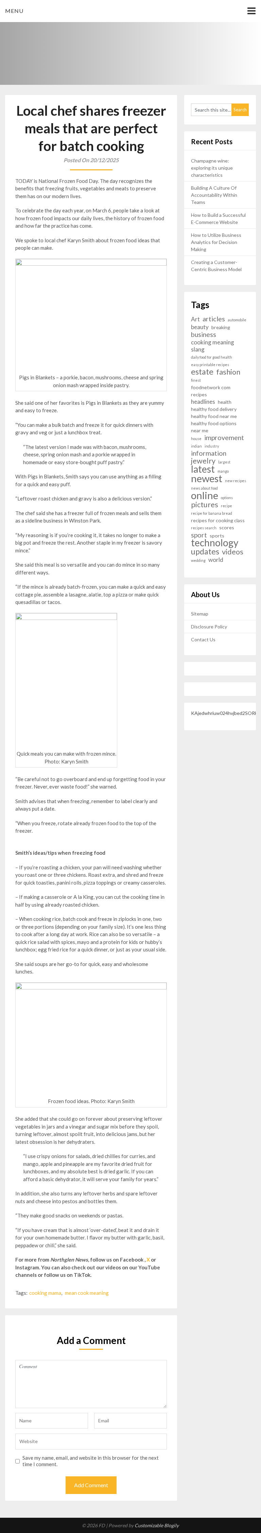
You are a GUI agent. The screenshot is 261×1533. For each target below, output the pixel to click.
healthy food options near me (214, 426)
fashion (228, 372)
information (208, 453)
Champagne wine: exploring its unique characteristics (212, 168)
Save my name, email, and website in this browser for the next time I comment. (90, 1461)
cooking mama (45, 1293)
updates (205, 551)
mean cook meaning (87, 1293)
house (196, 438)
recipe (226, 506)
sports (217, 535)
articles (214, 318)
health (224, 402)
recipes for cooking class (218, 520)
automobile (237, 320)
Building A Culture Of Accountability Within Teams (214, 195)
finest (196, 380)
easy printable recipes (210, 364)
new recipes (235, 480)
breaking (220, 327)
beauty (200, 326)
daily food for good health (211, 357)
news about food (204, 488)
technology (214, 542)
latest (203, 469)
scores (226, 527)
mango (223, 471)
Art (195, 319)
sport (199, 534)
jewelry (203, 461)
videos (232, 551)
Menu (14, 10)
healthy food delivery (214, 409)
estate (202, 371)
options (227, 497)
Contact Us (203, 639)
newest (206, 478)
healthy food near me (214, 416)
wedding (198, 560)
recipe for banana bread (211, 513)
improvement (224, 437)
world (215, 559)
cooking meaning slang (212, 346)
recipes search (203, 528)
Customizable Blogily (157, 1525)
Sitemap (199, 614)
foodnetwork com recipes (210, 390)
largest (224, 462)
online (204, 495)
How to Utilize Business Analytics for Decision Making (216, 242)
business (203, 334)
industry (212, 446)
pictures (204, 504)
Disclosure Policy (209, 626)
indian (196, 446)
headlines (203, 401)
